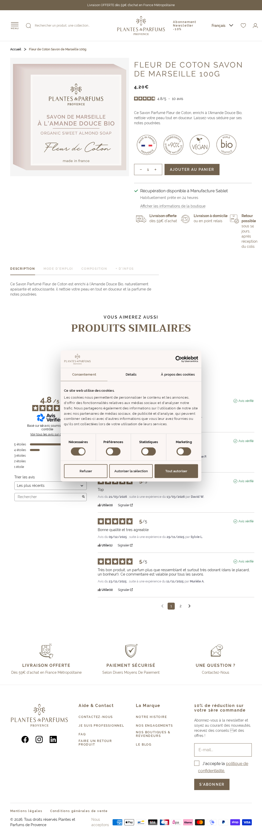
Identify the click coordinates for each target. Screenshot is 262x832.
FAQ (82, 734)
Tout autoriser (176, 471)
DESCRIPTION (22, 269)
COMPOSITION (94, 269)
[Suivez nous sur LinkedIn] (53, 739)
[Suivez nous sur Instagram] (39, 739)
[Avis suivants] (189, 606)
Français (218, 26)
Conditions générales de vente (79, 811)
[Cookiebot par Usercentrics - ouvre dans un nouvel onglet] (175, 359)
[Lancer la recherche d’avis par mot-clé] (83, 497)
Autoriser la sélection (131, 471)
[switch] (113, 451)
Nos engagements (154, 725)
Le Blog (144, 744)
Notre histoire (151, 717)
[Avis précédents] (162, 606)
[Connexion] (255, 25)
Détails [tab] (131, 374)
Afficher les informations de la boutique (172, 206)
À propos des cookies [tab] (178, 374)
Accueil (15, 49)
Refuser (86, 471)
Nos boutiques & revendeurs (153, 734)
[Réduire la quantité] (138, 169)
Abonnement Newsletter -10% (184, 25)
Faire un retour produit (95, 742)
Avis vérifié (246, 401)
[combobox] (222, 25)
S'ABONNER (211, 784)
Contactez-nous (96, 717)
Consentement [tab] (84, 374)
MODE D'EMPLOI (58, 269)
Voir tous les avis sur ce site (49, 434)
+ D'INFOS (125, 269)
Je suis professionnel (101, 725)
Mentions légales (26, 811)
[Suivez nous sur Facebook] (25, 739)
